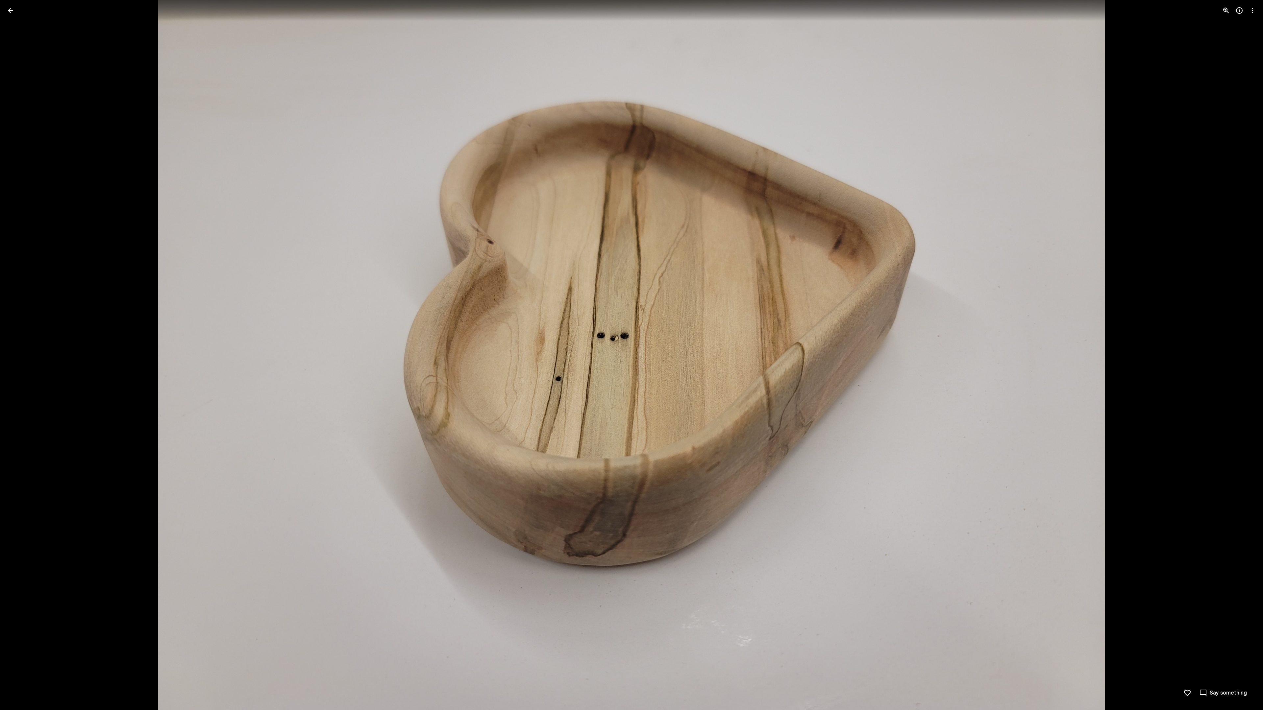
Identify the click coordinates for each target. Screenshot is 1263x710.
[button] (18, 355)
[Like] (1187, 693)
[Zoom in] (1226, 10)
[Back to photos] (10, 10)
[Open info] (1239, 10)
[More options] (1252, 10)
